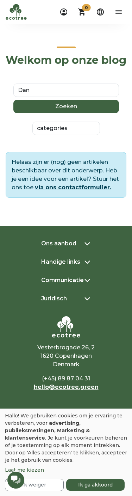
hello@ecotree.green (66, 387)
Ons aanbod (58, 243)
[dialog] (66, 452)
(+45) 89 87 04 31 (66, 378)
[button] (82, 12)
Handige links (60, 261)
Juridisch (54, 298)
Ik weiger (34, 485)
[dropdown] (63, 12)
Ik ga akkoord (95, 485)
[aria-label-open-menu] (118, 12)
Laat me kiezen (24, 470)
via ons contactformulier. (73, 187)
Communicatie (62, 280)
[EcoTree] (16, 11)
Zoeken (66, 106)
